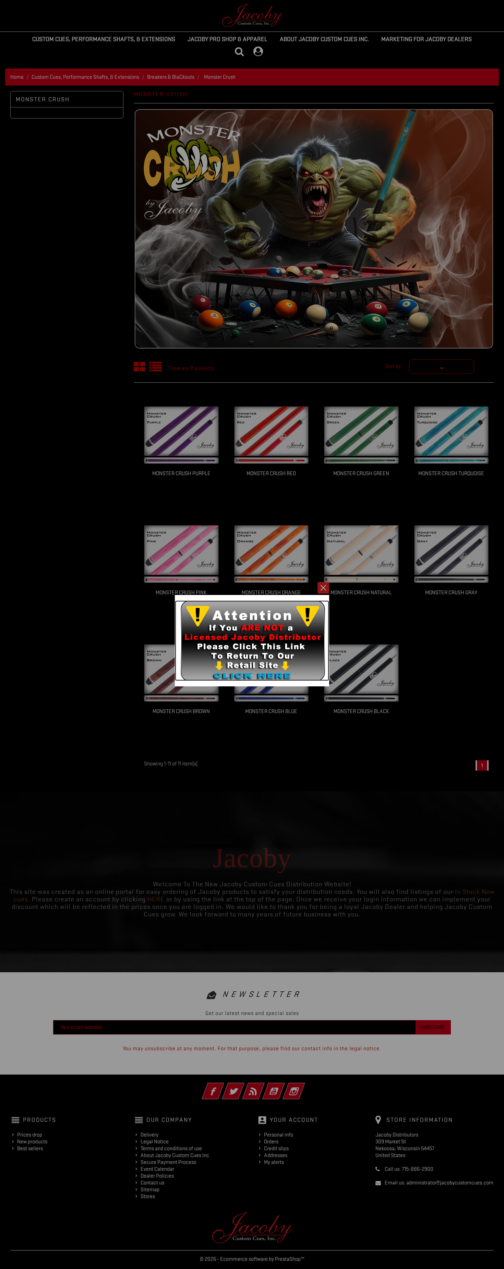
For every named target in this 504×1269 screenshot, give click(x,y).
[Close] (323, 588)
